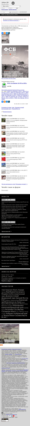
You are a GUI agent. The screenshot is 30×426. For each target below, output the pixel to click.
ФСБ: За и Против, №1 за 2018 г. (14, 96)
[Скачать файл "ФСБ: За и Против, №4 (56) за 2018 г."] (4, 87)
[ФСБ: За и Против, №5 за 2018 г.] (4, 147)
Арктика (4, 292)
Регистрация (5, 9)
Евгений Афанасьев (23, 245)
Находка (26, 303)
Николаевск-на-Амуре (7, 305)
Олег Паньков (25, 264)
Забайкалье (7, 300)
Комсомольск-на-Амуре (13, 302)
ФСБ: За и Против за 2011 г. (14, 91)
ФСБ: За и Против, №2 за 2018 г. (15, 157)
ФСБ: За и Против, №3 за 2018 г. (15, 152)
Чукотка (6, 315)
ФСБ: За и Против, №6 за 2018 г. (15, 138)
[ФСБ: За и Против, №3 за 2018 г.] (4, 155)
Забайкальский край (14, 300)
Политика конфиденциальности (17, 349)
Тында (23, 311)
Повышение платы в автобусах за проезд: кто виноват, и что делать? (15, 263)
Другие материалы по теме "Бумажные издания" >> (15, 184)
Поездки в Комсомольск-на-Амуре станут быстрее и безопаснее (14, 206)
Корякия (23, 302)
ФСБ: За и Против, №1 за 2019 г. (15, 131)
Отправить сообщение (8, 354)
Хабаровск (10, 313)
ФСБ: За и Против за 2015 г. (21, 94)
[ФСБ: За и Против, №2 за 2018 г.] (4, 160)
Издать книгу (5, 190)
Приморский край (16, 308)
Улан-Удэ (26, 311)
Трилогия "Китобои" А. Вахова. (8, 274)
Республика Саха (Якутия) (14, 309)
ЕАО (3, 300)
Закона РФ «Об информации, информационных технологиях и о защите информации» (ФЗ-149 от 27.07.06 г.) (15, 370)
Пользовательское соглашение (6, 349)
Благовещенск (20, 292)
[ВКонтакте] (2, 33)
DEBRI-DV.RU (14, 414)
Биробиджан (10, 292)
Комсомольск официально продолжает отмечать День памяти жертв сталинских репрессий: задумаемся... (15, 257)
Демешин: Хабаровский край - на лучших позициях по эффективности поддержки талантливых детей (12, 215)
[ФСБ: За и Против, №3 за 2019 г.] (4, 121)
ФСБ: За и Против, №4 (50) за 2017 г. (16, 176)
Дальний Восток (16, 108)
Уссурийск (4, 313)
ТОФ (20, 311)
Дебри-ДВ (5, 2)
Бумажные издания (6, 107)
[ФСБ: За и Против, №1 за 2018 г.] (4, 166)
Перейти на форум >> (7, 280)
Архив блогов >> (6, 266)
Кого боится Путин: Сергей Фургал (8, 260)
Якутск (24, 315)
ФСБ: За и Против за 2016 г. (9, 95)
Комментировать (7, 111)
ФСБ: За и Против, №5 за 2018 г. (15, 144)
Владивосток (6, 294)
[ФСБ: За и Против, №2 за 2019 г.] (4, 128)
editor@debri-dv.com (18, 354)
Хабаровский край (20, 313)
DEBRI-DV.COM (9, 414)
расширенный (23, 11)
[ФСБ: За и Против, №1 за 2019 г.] (4, 134)
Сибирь (17, 311)
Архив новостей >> (7, 231)
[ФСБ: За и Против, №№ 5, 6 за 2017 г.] (4, 173)
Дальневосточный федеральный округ (10, 297)
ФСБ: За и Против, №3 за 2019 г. (15, 118)
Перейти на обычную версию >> (11, 20)
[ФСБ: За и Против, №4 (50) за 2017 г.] (4, 179)
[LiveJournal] (9, 33)
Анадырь (21, 290)
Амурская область (11, 290)
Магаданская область (18, 304)
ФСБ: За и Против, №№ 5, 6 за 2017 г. (16, 170)
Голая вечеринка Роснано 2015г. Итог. (9, 244)
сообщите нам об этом (22, 409)
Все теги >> (5, 317)
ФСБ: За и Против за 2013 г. (18, 92)
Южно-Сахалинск (16, 315)
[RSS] (1, 345)
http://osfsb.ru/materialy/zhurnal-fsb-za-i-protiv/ (13, 90)
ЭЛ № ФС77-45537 (25, 358)
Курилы (4, 304)
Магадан (8, 304)
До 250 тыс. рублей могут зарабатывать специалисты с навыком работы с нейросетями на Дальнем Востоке (14, 210)
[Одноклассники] (5, 33)
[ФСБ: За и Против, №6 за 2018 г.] (4, 141)
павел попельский (24, 242)
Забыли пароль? (13, 9)
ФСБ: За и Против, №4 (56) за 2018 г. (17, 83)
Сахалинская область (9, 311)
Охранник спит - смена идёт (7, 276)
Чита (2, 315)
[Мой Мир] (7, 33)
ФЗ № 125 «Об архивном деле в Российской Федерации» (15, 362)
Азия (13, 107)
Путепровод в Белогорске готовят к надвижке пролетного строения (15, 204)
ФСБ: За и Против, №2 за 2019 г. (15, 125)
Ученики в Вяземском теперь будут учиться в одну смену (13, 207)
